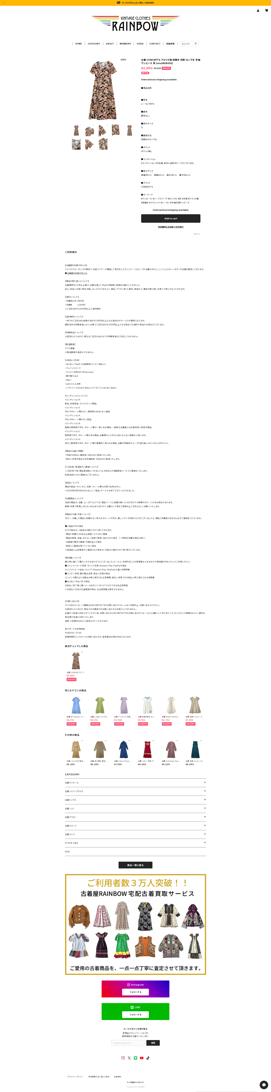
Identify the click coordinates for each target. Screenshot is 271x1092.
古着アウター (71, 817)
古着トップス (70, 800)
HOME (78, 43)
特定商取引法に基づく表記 (99, 1077)
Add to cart (170, 218)
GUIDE (140, 43)
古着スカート (71, 826)
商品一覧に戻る (135, 865)
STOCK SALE (71, 843)
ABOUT (110, 43)
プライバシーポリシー (75, 1077)
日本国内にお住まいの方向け (170, 227)
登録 (153, 1043)
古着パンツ (70, 834)
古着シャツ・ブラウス (74, 791)
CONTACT (155, 43)
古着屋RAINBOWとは (77, 273)
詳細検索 (170, 43)
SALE (67, 851)
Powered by (132, 1087)
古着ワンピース (72, 782)
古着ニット (69, 808)
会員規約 (117, 1077)
